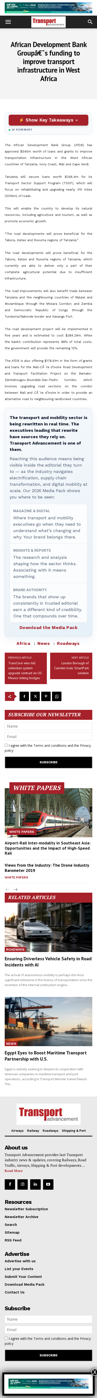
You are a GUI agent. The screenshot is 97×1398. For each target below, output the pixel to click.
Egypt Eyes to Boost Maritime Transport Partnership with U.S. (46, 1056)
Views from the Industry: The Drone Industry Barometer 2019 (47, 867)
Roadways (68, 643)
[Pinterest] (46, 696)
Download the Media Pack (49, 627)
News (43, 643)
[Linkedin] (35, 1184)
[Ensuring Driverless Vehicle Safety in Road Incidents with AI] (48, 927)
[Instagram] (22, 1184)
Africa (23, 643)
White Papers (21, 832)
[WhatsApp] (56, 696)
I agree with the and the (48, 748)
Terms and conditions (50, 745)
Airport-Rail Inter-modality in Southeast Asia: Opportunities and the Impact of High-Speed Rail (47, 848)
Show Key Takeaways (49, 120)
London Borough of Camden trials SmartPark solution (71, 668)
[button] (8, 22)
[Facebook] (24, 696)
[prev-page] (8, 890)
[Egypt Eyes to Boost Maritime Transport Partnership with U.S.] (48, 1021)
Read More (14, 1170)
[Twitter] (35, 696)
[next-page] (15, 890)
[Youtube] (48, 1184)
